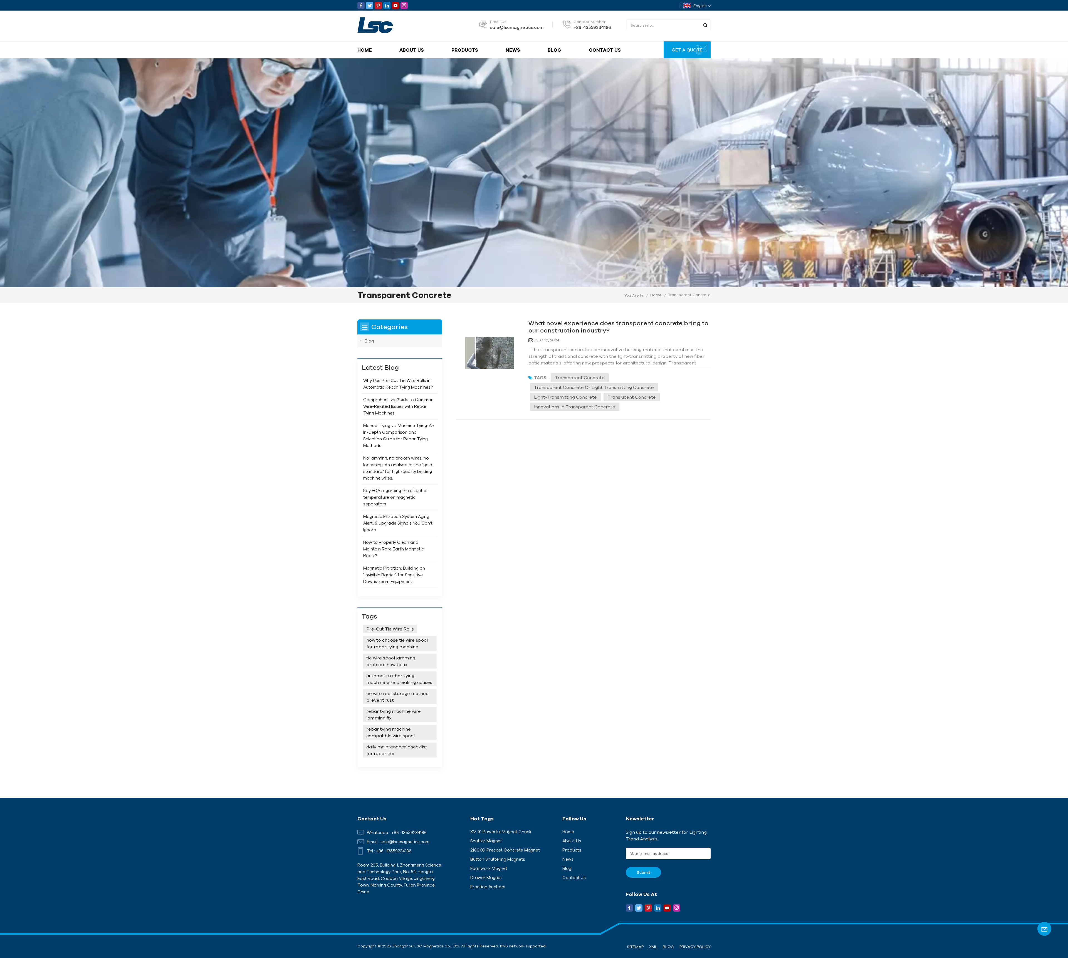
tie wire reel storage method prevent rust (397, 697)
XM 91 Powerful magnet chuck (500, 831)
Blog (554, 50)
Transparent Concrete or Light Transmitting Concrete (594, 387)
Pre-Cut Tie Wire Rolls (390, 628)
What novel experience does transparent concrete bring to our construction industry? (618, 326)
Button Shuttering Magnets (497, 859)
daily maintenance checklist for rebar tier (396, 750)
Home (364, 50)
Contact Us (605, 50)
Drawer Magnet (486, 877)
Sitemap (635, 946)
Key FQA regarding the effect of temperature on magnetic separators (395, 497)
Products (464, 50)
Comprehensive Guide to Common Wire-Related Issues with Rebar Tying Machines (398, 406)
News (513, 50)
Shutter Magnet (486, 840)
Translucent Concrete (632, 396)
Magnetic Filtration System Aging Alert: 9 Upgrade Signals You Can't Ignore (397, 523)
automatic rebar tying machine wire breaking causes (399, 679)
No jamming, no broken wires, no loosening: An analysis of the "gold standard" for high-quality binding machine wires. (397, 468)
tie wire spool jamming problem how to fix (390, 661)
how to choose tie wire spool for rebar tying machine (397, 643)
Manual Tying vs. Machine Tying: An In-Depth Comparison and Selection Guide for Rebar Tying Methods (398, 435)
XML (653, 946)
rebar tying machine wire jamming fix (393, 714)
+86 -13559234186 (592, 27)
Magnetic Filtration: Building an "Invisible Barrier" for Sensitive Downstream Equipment (394, 575)
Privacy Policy (695, 946)
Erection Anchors (487, 886)
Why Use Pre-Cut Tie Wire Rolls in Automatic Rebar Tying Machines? (398, 383)
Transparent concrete (580, 377)
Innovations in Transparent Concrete (574, 406)
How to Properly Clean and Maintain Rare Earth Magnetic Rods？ (393, 549)
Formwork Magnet (488, 868)
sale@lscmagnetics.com (516, 27)
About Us (411, 50)
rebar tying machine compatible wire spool (390, 732)
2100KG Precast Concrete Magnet (505, 850)
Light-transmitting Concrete (565, 396)
